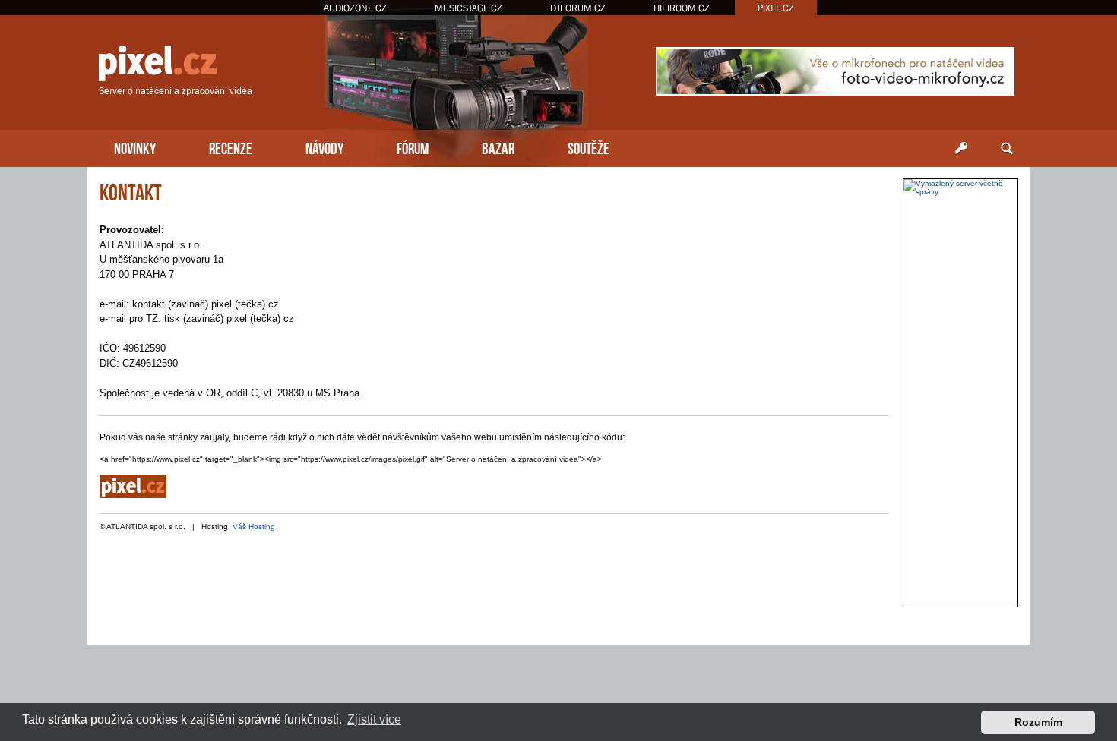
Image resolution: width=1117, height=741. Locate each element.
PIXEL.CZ (776, 8)
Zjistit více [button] (374, 719)
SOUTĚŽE (588, 147)
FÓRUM (413, 147)
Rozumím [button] (1038, 722)
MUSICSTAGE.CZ (468, 8)
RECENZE (230, 147)
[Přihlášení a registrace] (961, 149)
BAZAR (498, 147)
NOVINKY (135, 147)
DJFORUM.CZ (578, 8)
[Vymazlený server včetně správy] (960, 187)
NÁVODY (324, 147)
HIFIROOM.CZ (681, 8)
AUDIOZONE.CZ (355, 8)
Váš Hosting (254, 526)
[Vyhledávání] (1007, 149)
